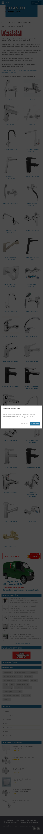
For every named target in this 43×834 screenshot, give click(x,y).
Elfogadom (35, 423)
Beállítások (24, 423)
